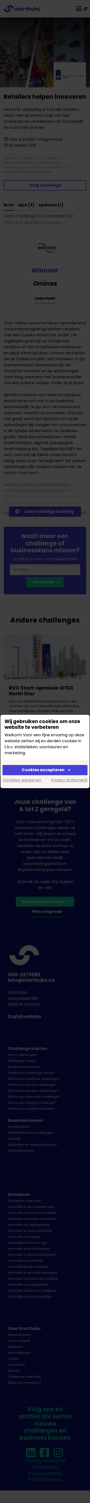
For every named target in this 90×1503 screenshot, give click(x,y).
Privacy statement (69, 780)
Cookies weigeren (22, 780)
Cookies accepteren (43, 770)
